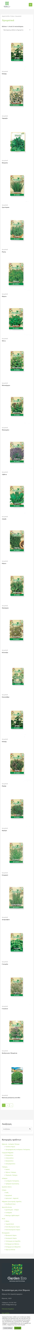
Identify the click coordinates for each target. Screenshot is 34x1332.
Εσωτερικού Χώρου (11, 1238)
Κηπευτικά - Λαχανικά (11, 1198)
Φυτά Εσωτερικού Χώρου (12, 1229)
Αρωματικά (8, 1195)
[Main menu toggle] (30, 4)
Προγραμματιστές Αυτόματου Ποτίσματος (17, 1149)
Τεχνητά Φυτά (9, 1224)
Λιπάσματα (8, 1212)
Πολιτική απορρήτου (8, 1309)
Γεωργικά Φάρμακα (7, 1152)
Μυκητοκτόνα (9, 1161)
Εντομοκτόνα (9, 1155)
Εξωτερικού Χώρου (11, 1235)
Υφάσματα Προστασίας (12, 1184)
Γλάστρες (4, 1167)
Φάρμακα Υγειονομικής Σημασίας (12, 1201)
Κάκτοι (7, 1221)
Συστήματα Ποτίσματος (12, 1181)
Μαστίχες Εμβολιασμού (12, 1215)
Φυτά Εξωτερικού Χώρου (12, 1227)
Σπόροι (4, 1190)
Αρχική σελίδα (6, 16)
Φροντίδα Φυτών (7, 1207)
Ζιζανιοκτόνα (9, 1158)
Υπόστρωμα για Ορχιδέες (12, 1241)
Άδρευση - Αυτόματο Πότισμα (10, 1144)
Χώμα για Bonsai (10, 1249)
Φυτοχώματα (5, 1233)
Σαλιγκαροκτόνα (10, 1164)
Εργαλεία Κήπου (7, 1187)
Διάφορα (4, 1178)
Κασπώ (7, 1169)
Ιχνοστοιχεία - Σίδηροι (12, 1210)
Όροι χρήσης (6, 1313)
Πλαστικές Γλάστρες (11, 1175)
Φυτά (3, 1218)
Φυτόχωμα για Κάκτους (12, 1244)
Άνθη (6, 1192)
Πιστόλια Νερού (10, 1146)
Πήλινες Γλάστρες (10, 1172)
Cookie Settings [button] (8, 1328)
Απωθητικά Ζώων (10, 1204)
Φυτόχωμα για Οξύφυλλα (12, 1247)
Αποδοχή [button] (17, 1328)
